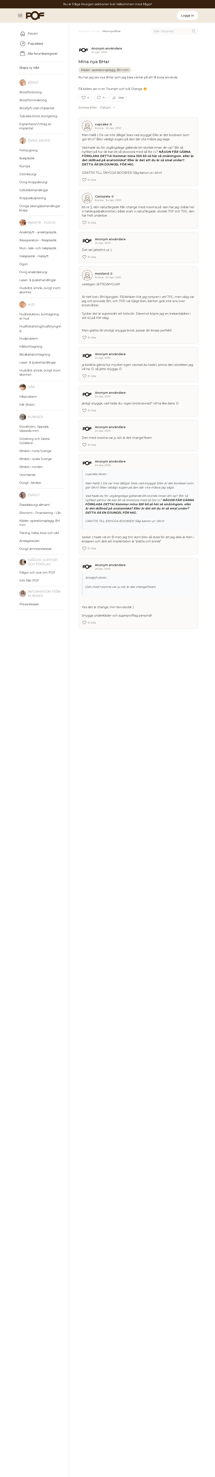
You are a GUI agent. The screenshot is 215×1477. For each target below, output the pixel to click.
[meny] (21, 15)
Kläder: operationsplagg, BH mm (105, 70)
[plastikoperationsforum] (32, 15)
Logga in (187, 15)
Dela (121, 97)
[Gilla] (83, 97)
